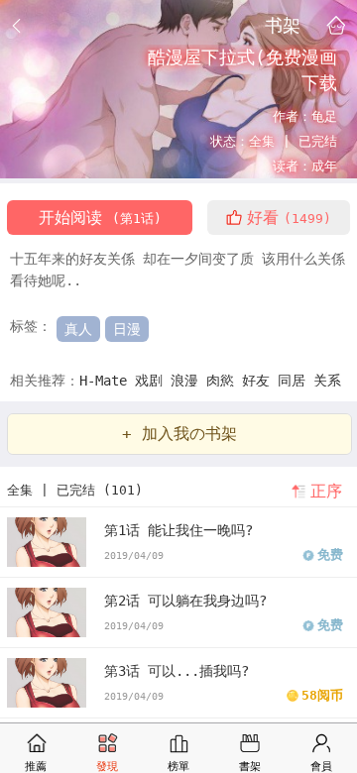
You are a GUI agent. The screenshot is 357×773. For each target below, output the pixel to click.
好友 (260, 380)
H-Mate (107, 380)
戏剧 (153, 380)
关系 (327, 380)
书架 (282, 25)
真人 (78, 329)
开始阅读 (100, 217)
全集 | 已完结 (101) (75, 490)
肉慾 (224, 380)
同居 (295, 380)
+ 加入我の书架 (179, 433)
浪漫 (188, 380)
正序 (326, 491)
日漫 (127, 329)
